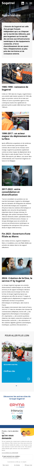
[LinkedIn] (22, 3)
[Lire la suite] (28, 379)
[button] (30, 3)
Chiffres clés (9, 371)
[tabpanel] (17, 361)
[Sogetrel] (8, 3)
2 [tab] (17, 385)
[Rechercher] (27, 3)
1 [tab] (16, 385)
